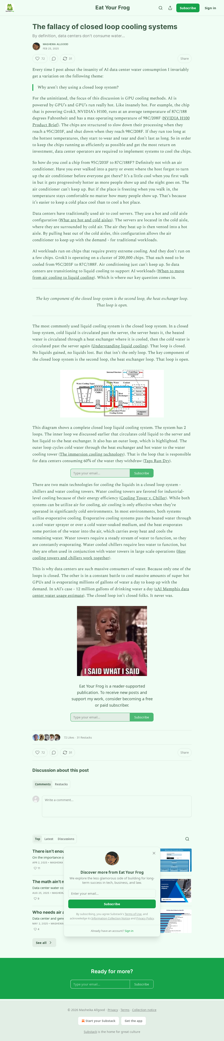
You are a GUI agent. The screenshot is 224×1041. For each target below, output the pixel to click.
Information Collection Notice (110, 918)
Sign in (210, 8)
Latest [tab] (48, 839)
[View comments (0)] (53, 58)
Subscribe (188, 8)
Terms (125, 1010)
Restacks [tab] (61, 784)
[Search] (160, 7)
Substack (90, 1032)
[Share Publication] (170, 7)
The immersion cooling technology (92, 454)
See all (41, 942)
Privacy (113, 1010)
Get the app (133, 1021)
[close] (154, 853)
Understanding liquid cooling (119, 346)
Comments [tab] (43, 784)
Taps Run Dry (157, 461)
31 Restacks (84, 737)
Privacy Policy (145, 918)
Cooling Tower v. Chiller (143, 498)
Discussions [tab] (66, 839)
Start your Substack (101, 1021)
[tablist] (51, 784)
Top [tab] (37, 839)
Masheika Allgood (55, 44)
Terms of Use (133, 914)
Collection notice (144, 1010)
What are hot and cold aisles (86, 220)
